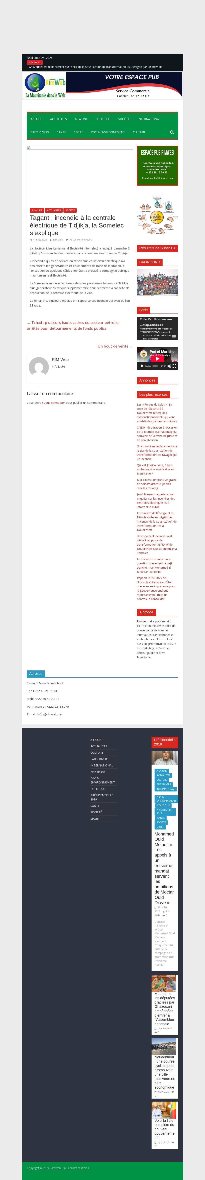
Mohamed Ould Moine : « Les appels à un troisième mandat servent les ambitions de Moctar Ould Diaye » (164, 868)
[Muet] (169, 366)
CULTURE (139, 132)
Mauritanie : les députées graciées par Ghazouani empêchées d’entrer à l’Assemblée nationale (165, 1009)
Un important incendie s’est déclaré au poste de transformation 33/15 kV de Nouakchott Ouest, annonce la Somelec (157, 544)
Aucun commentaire (80, 239)
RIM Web (58, 239)
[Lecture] (142, 366)
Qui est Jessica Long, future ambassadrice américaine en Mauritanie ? (155, 469)
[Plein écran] (174, 366)
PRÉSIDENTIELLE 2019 (165, 811)
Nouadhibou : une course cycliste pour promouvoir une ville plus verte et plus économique (165, 1072)
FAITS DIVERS (40, 132)
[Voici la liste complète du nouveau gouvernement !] (164, 1103)
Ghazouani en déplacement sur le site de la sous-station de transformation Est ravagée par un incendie (95, 67)
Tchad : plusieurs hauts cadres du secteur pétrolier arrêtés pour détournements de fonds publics (73, 325)
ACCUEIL (36, 119)
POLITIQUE (102, 119)
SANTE (61, 132)
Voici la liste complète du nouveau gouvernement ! (165, 1129)
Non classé (97, 772)
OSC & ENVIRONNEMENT (108, 132)
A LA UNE (81, 119)
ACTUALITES (58, 119)
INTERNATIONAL (149, 119)
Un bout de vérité (115, 346)
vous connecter (54, 403)
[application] (157, 328)
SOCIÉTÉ (124, 119)
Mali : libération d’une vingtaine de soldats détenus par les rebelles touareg (157, 484)
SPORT (78, 132)
